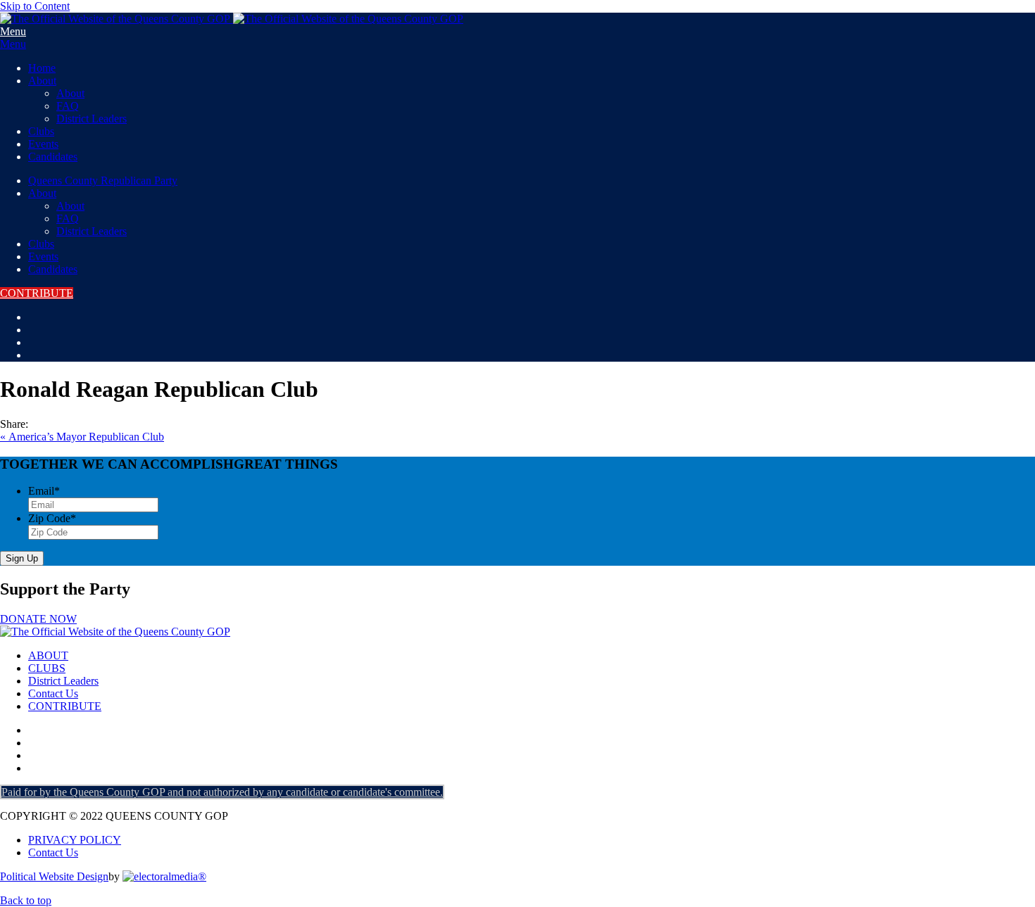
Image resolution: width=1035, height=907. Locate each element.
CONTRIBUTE (36, 293)
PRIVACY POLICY (74, 840)
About (42, 81)
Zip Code (52, 518)
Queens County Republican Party (102, 180)
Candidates (52, 157)
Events (43, 144)
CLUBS (46, 668)
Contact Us (53, 693)
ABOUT (48, 655)
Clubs (41, 131)
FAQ (67, 106)
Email (44, 491)
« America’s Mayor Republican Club (82, 437)
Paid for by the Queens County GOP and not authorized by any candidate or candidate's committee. (222, 792)
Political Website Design (54, 876)
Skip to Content (35, 6)
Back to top (25, 900)
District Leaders (91, 119)
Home (42, 68)
